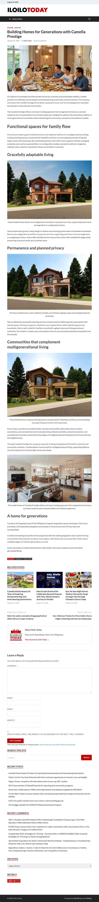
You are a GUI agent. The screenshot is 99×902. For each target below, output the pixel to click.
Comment (12, 666)
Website (11, 720)
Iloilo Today (28, 41)
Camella (18, 559)
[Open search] (89, 19)
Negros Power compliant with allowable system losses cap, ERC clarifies (37, 781)
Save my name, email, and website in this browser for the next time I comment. (45, 734)
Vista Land (27, 559)
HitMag (88, 898)
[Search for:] (49, 757)
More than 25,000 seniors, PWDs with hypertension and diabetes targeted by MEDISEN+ (45, 789)
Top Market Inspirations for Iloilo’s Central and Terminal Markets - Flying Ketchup (42, 841)
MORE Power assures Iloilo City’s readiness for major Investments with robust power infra (45, 827)
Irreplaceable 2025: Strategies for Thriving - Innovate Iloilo (32, 834)
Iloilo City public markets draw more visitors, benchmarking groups (36, 801)
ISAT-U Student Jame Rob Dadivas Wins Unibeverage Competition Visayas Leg (41, 819)
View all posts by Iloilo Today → (37, 639)
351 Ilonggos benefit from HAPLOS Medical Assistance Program (34, 805)
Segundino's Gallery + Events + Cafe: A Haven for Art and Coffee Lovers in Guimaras (43, 848)
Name (10, 698)
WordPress (78, 898)
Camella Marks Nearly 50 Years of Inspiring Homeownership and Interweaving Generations (19, 595)
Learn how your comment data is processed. (57, 744)
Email (10, 709)
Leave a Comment (40, 41)
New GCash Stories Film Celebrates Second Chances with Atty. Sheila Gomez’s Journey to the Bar (49, 595)
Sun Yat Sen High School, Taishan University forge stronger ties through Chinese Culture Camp (77, 595)
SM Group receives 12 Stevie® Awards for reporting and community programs (40, 785)
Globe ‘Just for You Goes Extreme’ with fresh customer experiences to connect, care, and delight (47, 777)
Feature (10, 28)
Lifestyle (17, 28)
